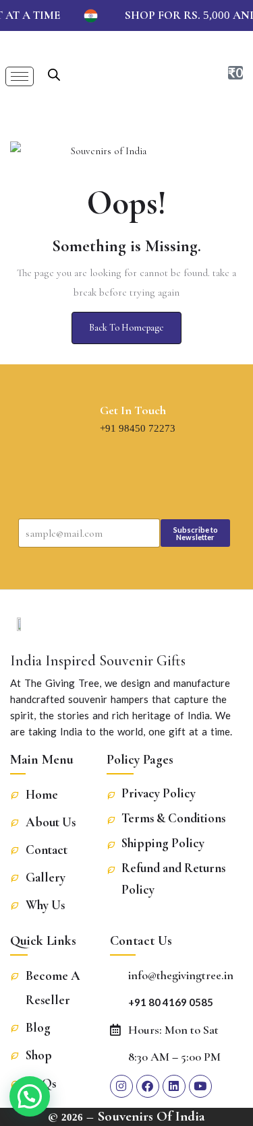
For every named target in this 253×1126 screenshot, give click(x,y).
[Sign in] (195, 74)
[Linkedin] (174, 1086)
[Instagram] (121, 1086)
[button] (29, 1096)
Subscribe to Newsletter (195, 533)
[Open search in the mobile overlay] (54, 73)
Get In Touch (133, 410)
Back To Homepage (126, 327)
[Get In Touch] (87, 420)
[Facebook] (147, 1086)
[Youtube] (200, 1086)
